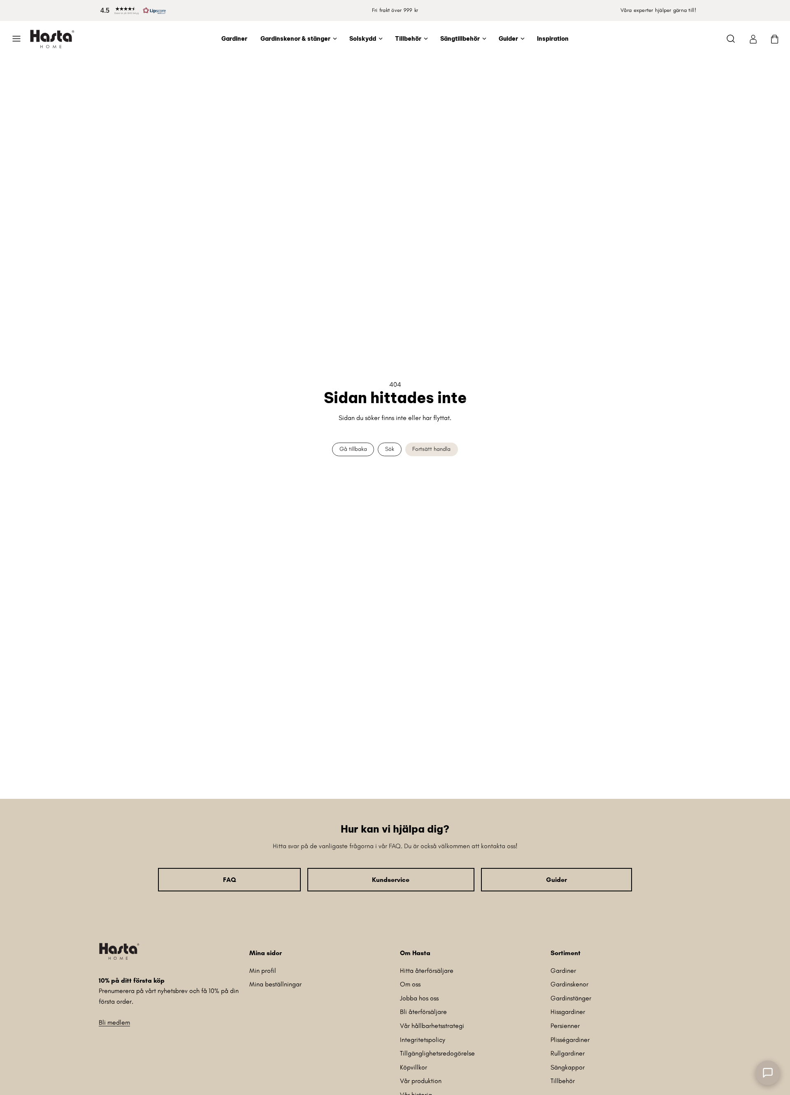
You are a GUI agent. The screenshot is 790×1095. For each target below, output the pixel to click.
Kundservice (390, 880)
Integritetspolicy (422, 1040)
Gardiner (234, 38)
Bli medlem (114, 1022)
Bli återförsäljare (423, 1012)
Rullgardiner (568, 1053)
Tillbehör (408, 38)
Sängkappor (568, 1067)
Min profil (262, 970)
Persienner (565, 1026)
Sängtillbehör (460, 38)
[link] (753, 39)
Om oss (410, 984)
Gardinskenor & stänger (295, 38)
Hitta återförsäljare (426, 970)
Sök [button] (389, 448)
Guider (508, 38)
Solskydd (362, 38)
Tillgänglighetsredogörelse (437, 1053)
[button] (131, 10)
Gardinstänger (571, 998)
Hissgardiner (568, 1012)
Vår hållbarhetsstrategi (432, 1026)
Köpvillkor (413, 1067)
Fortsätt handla (431, 448)
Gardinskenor (569, 984)
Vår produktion (420, 1081)
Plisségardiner (570, 1040)
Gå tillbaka (353, 448)
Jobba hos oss (419, 998)
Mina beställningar (275, 984)
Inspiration (553, 38)
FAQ (229, 880)
